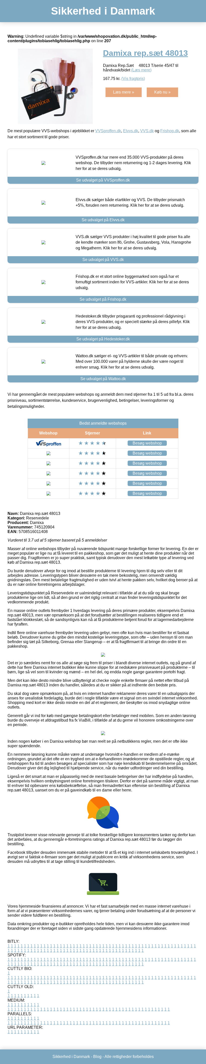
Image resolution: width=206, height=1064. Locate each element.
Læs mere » (123, 92)
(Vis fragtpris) (133, 78)
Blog (97, 1056)
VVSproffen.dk (108, 131)
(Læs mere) (141, 70)
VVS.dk (147, 131)
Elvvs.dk (130, 131)
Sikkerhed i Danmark (103, 11)
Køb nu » (162, 92)
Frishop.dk (169, 131)
